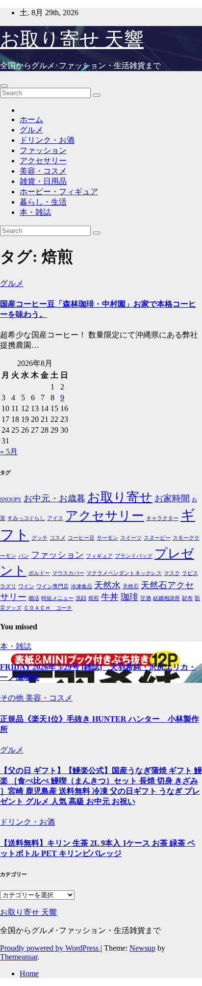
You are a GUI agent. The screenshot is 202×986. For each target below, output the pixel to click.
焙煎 (93, 598)
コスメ (58, 538)
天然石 (131, 586)
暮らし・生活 (43, 202)
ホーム (31, 119)
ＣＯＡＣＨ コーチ (48, 608)
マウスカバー (68, 573)
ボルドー (39, 573)
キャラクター (162, 518)
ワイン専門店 (52, 586)
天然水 (107, 585)
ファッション (43, 150)
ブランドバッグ (133, 556)
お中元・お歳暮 (54, 498)
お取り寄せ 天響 (72, 39)
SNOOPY (11, 499)
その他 (12, 698)
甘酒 (145, 598)
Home (29, 973)
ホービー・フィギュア (59, 191)
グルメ (31, 130)
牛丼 (110, 597)
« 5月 (9, 451)
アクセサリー (43, 160)
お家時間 (172, 498)
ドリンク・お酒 (47, 140)
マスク (172, 573)
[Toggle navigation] (4, 85)
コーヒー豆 (81, 538)
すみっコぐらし (26, 518)
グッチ (39, 538)
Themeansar (18, 957)
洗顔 (81, 598)
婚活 (33, 598)
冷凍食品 (81, 586)
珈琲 (129, 597)
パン (23, 556)
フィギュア (99, 556)
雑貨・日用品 (43, 181)
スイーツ (131, 538)
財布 (187, 598)
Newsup (142, 948)
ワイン (26, 586)
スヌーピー (157, 538)
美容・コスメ (43, 171)
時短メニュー (57, 598)
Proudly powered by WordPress (50, 948)
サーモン (107, 538)
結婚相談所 (166, 598)
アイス (55, 518)
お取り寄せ (119, 497)
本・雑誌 (35, 212)
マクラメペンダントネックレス (124, 573)
